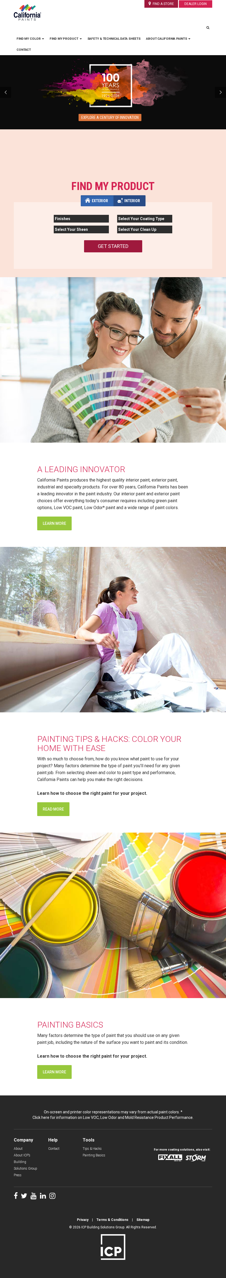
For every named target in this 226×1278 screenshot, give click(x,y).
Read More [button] (53, 809)
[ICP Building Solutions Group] (113, 1247)
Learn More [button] (54, 523)
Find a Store (163, 4)
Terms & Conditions (112, 1220)
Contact (24, 50)
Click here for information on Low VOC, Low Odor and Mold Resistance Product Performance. (113, 1117)
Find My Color (29, 39)
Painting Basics (94, 1155)
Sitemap (142, 1220)
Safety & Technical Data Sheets (114, 39)
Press (17, 1175)
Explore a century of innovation (110, 117)
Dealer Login (195, 4)
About (18, 1149)
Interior (132, 201)
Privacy (82, 1220)
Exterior (100, 201)
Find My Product (64, 39)
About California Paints (167, 39)
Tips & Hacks (92, 1149)
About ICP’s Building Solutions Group (25, 1161)
